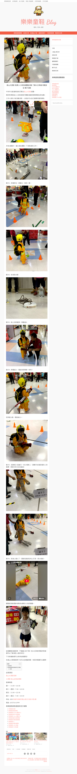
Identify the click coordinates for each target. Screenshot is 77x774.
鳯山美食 (33, 749)
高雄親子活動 (29, 749)
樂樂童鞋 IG (11, 721)
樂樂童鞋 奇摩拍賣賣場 (14, 719)
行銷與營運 (50, 33)
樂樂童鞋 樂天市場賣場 (14, 714)
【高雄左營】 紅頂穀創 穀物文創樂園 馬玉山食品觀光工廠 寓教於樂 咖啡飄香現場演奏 (37, 760)
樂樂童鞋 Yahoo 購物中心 (14, 716)
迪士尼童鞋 (21, 1)
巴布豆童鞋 (45, 1)
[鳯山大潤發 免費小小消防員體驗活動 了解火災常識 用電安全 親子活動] (26, 60)
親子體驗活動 (23, 749)
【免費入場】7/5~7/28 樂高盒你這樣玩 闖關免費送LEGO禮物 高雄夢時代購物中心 (12, 741)
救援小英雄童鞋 (29, 1)
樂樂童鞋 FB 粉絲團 (13, 727)
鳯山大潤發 (27, 91)
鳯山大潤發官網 (11, 675)
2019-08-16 (10, 753)
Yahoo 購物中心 (56, 89)
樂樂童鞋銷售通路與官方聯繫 (14, 667)
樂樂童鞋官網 (7, 1)
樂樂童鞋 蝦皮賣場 (13, 710)
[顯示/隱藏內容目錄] (19, 664)
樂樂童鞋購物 (18, 33)
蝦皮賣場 (54, 85)
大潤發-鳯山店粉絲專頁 (13, 679)
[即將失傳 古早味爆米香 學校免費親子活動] (40, 736)
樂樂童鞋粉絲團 (56, 40)
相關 (11, 668)
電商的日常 (58, 33)
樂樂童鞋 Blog (38, 22)
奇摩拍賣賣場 (55, 92)
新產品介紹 (33, 33)
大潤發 (13, 749)
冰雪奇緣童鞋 (38, 1)
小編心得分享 (55, 52)
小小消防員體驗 (18, 749)
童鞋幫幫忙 (42, 33)
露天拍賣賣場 (55, 91)
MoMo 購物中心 (56, 86)
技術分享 (26, 33)
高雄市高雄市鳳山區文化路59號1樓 (24, 699)
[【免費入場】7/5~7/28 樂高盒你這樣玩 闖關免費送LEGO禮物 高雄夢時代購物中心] (12, 736)
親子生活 (54, 67)
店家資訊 (10, 665)
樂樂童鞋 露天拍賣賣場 (14, 718)
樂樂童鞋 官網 (11, 709)
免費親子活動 (8, 749)
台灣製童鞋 (15, 1)
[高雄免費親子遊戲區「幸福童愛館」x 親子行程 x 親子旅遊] (26, 736)
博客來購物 (55, 94)
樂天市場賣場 (55, 88)
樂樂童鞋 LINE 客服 (13, 725)
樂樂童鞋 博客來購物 (13, 723)
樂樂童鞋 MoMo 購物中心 (14, 712)
